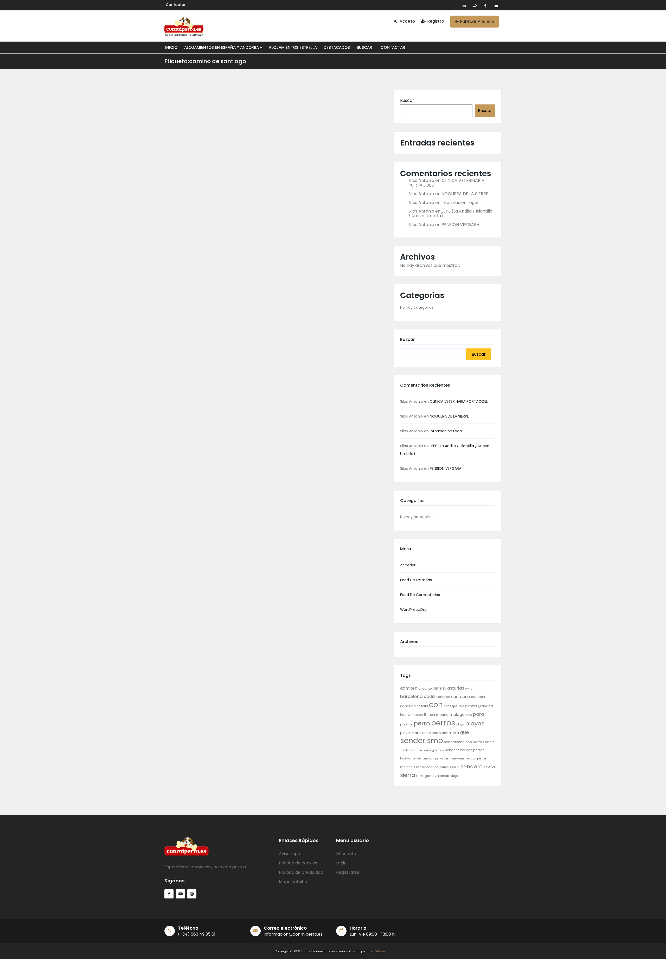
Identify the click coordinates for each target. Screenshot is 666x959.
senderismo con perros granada (422, 750)
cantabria (460, 696)
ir (425, 714)
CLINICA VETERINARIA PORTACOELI (446, 182)
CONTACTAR (393, 47)
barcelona (411, 696)
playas (474, 723)
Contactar (176, 4)
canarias (443, 697)
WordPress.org (413, 609)
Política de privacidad (301, 872)
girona (471, 706)
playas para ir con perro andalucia (429, 733)
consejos (451, 706)
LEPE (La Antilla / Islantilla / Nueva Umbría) (450, 213)
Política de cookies (298, 863)
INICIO (171, 47)
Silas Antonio (421, 180)
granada (485, 706)
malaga (457, 714)
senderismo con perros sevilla (436, 767)
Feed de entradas (416, 580)
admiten (408, 688)
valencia (442, 775)
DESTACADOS (337, 47)
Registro (435, 21)
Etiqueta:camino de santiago (205, 61)
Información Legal (459, 203)
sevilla (489, 767)
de (461, 706)
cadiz (429, 696)
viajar (455, 775)
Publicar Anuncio (477, 21)
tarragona (425, 775)
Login (341, 863)
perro (422, 723)
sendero (471, 766)
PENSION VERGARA (460, 225)
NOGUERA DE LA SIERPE (464, 194)
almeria (439, 688)
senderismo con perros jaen (431, 758)
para (478, 714)
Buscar (407, 100)
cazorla (422, 706)
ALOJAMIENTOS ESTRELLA (293, 47)
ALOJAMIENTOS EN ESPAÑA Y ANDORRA (222, 47)
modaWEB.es (376, 951)
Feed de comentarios (420, 594)
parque (406, 724)
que (464, 732)
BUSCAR (364, 47)
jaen (431, 714)
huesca (418, 715)
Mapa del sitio (293, 882)
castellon (478, 697)
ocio (469, 715)
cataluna (408, 706)
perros (443, 722)
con (436, 704)
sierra (407, 775)
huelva (406, 714)
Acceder (407, 565)
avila (468, 688)
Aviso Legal (290, 854)
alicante (425, 688)
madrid (442, 714)
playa (460, 724)
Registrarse (348, 872)
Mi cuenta (346, 854)
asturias (455, 688)
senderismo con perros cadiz (469, 742)
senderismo (421, 741)
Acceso (407, 21)
